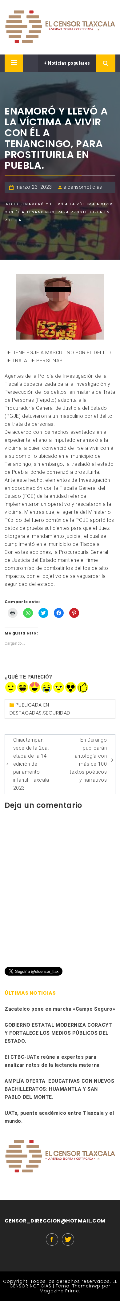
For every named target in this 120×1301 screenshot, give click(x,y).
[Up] (82, 687)
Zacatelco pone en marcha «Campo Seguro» (60, 1009)
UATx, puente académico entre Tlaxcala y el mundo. (59, 1117)
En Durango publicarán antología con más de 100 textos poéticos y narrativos (88, 760)
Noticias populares (68, 63)
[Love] (34, 687)
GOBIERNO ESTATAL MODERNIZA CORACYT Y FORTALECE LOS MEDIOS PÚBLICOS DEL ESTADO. (58, 1033)
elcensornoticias (82, 187)
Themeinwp (87, 1286)
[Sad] (46, 687)
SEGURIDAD (56, 712)
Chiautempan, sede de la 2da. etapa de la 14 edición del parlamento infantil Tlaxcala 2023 (31, 764)
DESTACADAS (26, 712)
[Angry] (58, 687)
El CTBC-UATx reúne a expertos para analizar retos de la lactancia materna (52, 1061)
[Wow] (70, 687)
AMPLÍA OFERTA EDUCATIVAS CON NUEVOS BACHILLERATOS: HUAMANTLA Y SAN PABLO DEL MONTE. (59, 1089)
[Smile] (10, 687)
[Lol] (22, 687)
